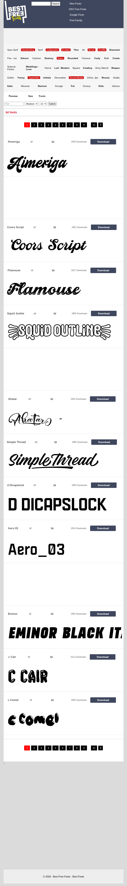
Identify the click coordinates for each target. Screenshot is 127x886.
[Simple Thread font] (63, 463)
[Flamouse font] (63, 292)
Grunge (59, 86)
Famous (86, 58)
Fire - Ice (12, 58)
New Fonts (75, 3)
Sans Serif (12, 50)
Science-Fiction (11, 68)
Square (76, 68)
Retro (60, 58)
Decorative (60, 77)
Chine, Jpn (92, 77)
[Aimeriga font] (63, 163)
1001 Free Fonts (77, 9)
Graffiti (102, 50)
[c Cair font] (63, 678)
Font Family (76, 20)
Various (116, 86)
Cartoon (36, 58)
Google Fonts (77, 14)
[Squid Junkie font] (63, 335)
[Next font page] (100, 125)
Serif (40, 50)
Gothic (10, 77)
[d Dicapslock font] (63, 507)
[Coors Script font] (63, 249)
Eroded (66, 50)
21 (94, 125)
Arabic (116, 77)
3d (83, 50)
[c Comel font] (63, 721)
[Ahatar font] (63, 420)
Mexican (25, 86)
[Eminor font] (63, 635)
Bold (106, 58)
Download (103, 141)
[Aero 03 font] (63, 550)
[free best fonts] (17, 13)
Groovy (86, 86)
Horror (48, 68)
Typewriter (33, 77)
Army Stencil (101, 68)
